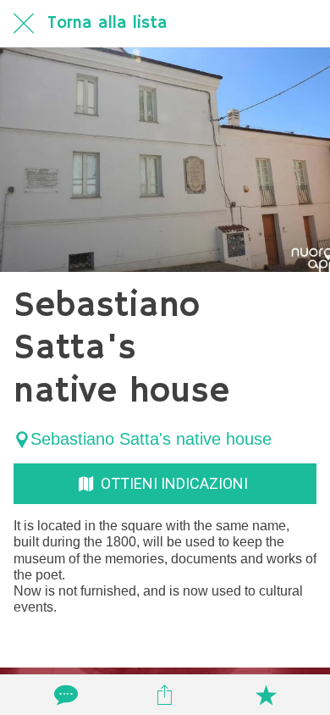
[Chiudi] (24, 24)
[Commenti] (64, 694)
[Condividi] (165, 694)
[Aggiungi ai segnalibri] (265, 694)
